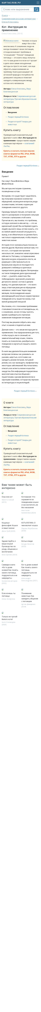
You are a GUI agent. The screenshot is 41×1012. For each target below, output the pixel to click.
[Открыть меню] (37, 2)
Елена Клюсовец (18, 89)
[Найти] (36, 9)
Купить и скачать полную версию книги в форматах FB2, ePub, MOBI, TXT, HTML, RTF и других (19, 154)
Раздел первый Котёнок (18, 117)
